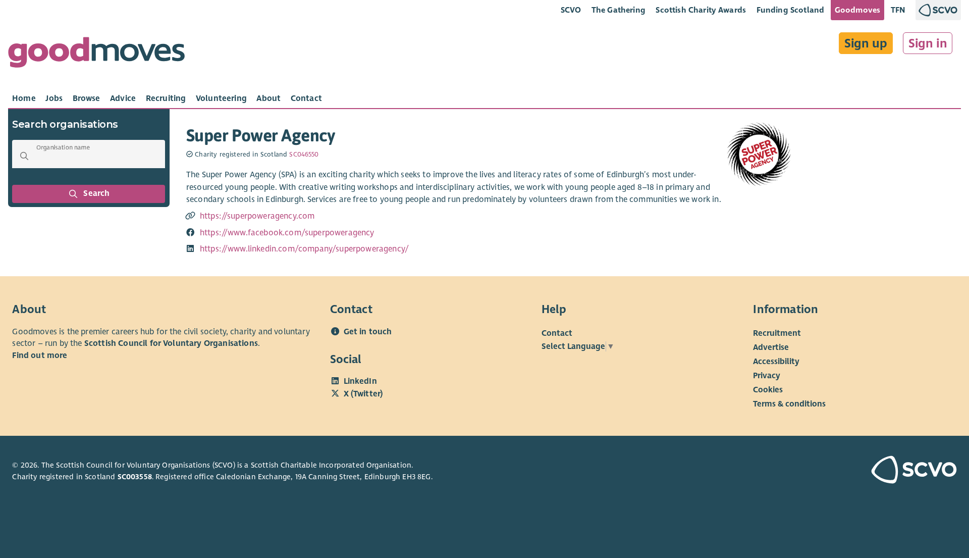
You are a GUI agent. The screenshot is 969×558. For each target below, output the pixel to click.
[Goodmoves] (96, 55)
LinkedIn (360, 381)
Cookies (768, 390)
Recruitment (777, 333)
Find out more (39, 355)
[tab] (24, 98)
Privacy (766, 376)
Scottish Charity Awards (701, 10)
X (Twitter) (363, 394)
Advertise (771, 347)
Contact (557, 333)
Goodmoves (857, 10)
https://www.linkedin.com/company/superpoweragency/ (304, 249)
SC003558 (135, 476)
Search (97, 193)
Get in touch (368, 332)
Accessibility (776, 362)
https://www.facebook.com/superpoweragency (287, 233)
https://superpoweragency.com (257, 216)
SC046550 (303, 154)
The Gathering (618, 10)
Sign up (865, 43)
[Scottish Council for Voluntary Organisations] (881, 471)
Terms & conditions (789, 404)
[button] (24, 156)
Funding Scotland (791, 10)
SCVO (571, 10)
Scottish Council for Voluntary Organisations (171, 343)
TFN (898, 10)
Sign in (927, 43)
